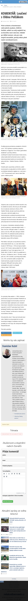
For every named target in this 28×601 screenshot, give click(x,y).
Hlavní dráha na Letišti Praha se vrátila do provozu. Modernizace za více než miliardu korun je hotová (18, 539)
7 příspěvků (9, 534)
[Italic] (6, 473)
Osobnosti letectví (5, 434)
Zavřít (2, 581)
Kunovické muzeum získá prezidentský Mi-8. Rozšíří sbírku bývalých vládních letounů (17, 548)
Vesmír (20, 434)
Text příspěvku (6, 471)
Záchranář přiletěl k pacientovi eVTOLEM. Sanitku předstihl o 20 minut (17, 520)
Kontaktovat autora (19, 413)
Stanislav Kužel (9, 346)
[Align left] (12, 473)
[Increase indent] (6, 476)
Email (4, 460)
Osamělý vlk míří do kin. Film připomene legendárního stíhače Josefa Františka (17, 557)
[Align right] (17, 473)
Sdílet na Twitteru (17, 332)
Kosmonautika (14, 434)
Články (5, 5)
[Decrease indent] (4, 476)
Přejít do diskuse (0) (7, 335)
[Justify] (19, 473)
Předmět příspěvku (7, 465)
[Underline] (9, 473)
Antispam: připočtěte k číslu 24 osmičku (13, 495)
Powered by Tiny (20, 493)
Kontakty (14, 579)
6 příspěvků (10, 523)
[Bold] (4, 473)
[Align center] (14, 473)
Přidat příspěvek (8, 501)
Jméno (4, 455)
